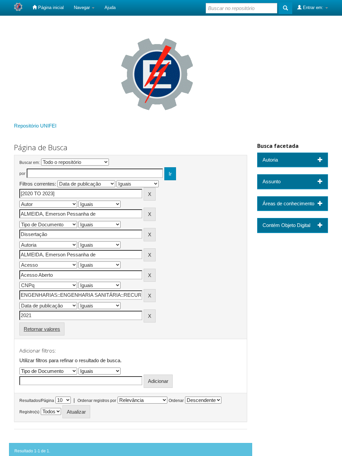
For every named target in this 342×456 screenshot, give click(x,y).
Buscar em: (29, 162)
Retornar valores (42, 329)
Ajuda (110, 7)
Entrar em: (313, 7)
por (22, 173)
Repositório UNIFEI (35, 126)
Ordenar (176, 400)
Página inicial (50, 7)
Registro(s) (29, 412)
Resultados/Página (36, 400)
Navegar (82, 7)
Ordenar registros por (96, 400)
